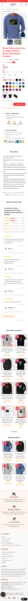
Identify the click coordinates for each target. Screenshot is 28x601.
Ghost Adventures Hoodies (8, 11)
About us (4, 536)
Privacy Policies (5, 541)
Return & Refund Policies (7, 556)
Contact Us (4, 558)
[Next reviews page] (24, 320)
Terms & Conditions (6, 539)
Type (3, 64)
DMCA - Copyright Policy (7, 543)
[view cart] (26, 4)
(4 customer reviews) (14, 59)
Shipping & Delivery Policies (8, 552)
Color (3, 77)
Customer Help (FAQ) (7, 560)
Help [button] (25, 599)
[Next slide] (24, 26)
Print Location (5, 92)
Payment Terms (5, 554)
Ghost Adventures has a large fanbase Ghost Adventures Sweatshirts (7, 397)
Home (2, 9)
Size (3, 69)
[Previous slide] (3, 26)
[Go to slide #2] (18, 42)
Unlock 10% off (3, 594)
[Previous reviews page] (17, 320)
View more (14, 431)
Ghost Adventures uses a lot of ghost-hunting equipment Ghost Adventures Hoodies (20, 478)
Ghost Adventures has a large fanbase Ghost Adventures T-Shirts (7, 421)
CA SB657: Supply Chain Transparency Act (12, 545)
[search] (22, 4)
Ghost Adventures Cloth (12, 9)
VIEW (7, 344)
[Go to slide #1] (10, 42)
